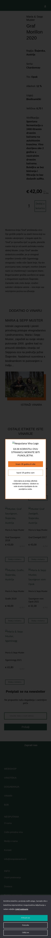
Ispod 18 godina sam (25, 473)
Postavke (25, 925)
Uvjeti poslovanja (21, 909)
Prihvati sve (25, 918)
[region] (25, 916)
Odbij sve (25, 933)
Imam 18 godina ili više (25, 464)
